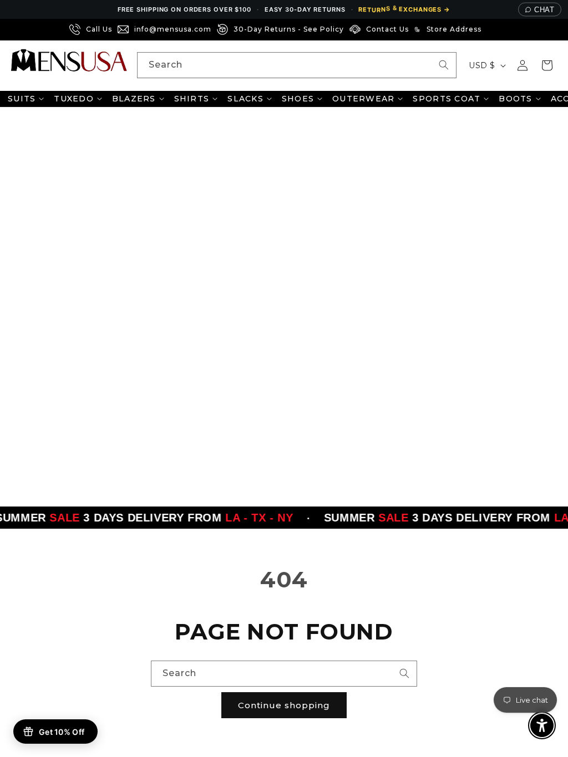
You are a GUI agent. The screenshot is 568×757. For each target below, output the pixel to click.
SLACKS (245, 99)
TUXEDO (74, 99)
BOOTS (515, 99)
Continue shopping (284, 705)
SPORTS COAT (446, 99)
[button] (547, 65)
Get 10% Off (61, 731)
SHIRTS (192, 99)
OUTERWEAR (363, 99)
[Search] (444, 65)
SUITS (22, 99)
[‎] (490, 29)
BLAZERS (134, 99)
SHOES (298, 99)
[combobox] (297, 65)
